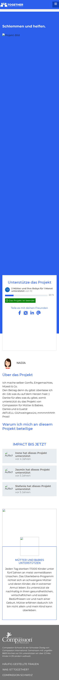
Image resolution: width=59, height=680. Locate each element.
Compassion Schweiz (17, 675)
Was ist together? (15, 669)
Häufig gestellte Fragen (20, 664)
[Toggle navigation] (55, 5)
